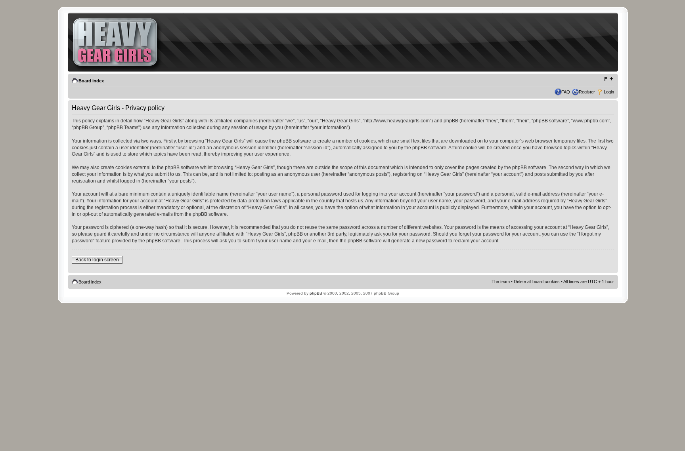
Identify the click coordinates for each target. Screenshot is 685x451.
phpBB (316, 293)
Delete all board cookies (537, 281)
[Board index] (119, 46)
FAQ (565, 91)
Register (587, 91)
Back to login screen (97, 260)
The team (501, 281)
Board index (91, 80)
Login (609, 91)
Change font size (608, 79)
